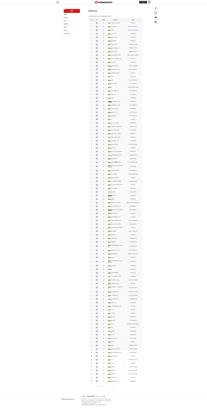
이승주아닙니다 (114, 338)
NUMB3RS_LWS (115, 105)
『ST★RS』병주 (114, 291)
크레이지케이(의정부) (133, 280)
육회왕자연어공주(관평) (133, 253)
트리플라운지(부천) (133, 48)
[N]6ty (112, 199)
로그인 (143, 2)
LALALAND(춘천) (133, 90)
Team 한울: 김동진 (115, 130)
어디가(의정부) (133, 302)
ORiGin (113, 374)
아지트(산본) (133, 37)
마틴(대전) (133, 234)
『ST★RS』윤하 (115, 299)
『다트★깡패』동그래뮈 (116, 306)
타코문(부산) (133, 316)
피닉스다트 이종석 (115, 349)
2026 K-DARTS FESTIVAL (133, 202)
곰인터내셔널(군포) (133, 69)
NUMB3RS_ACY (116, 101)
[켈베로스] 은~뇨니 (115, 250)
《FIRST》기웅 (114, 356)
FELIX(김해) (133, 130)
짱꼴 (113, 345)
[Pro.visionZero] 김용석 (117, 209)
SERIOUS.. (114, 115)
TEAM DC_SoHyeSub (116, 126)
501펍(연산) (133, 40)
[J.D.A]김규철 (114, 188)
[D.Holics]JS (114, 174)
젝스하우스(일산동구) (133, 220)
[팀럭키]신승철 (114, 253)
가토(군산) (133, 73)
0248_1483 (114, 37)
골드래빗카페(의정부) (133, 26)
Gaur (112, 76)
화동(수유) (133, 23)
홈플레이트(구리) (133, 51)
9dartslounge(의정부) (133, 30)
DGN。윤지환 (114, 65)
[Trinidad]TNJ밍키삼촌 (116, 227)
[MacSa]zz (113, 192)
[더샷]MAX (113, 231)
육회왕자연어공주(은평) (133, 87)
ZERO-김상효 (114, 144)
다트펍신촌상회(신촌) (133, 174)
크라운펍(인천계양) (133, 44)
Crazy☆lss (114, 26)
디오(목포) (133, 306)
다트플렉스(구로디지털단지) (133, 324)
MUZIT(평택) (133, 94)
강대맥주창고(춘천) (133, 349)
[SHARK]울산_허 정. (116, 217)
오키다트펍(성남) (133, 83)
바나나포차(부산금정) (133, 374)
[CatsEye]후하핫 (115, 170)
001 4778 (113, 33)
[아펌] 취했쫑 (114, 238)
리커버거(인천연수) (133, 250)
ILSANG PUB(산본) (133, 359)
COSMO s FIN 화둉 (115, 23)
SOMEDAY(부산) (133, 345)
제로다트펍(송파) (133, 209)
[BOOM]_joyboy (115, 381)
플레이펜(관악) (133, 206)
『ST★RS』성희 (114, 295)
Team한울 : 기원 (115, 140)
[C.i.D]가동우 (114, 158)
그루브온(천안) (133, 33)
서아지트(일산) (133, 123)
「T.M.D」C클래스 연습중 (115, 276)
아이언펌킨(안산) (133, 238)
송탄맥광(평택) (133, 108)
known (113, 257)
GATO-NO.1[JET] (115, 73)
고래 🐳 (113, 313)
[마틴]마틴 (113, 234)
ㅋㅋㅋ (113, 309)
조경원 (112, 341)
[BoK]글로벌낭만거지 (116, 155)
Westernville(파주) (133, 287)
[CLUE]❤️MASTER (116, 162)
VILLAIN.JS (114, 377)
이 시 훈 (112, 334)
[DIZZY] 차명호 (114, 177)
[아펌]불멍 (113, 241)
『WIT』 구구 (114, 302)
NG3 (112, 98)
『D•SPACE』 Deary (115, 280)
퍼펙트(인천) (133, 148)
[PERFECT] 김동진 (115, 202)
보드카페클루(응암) (133, 162)
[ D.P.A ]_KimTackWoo (116, 151)
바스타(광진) (133, 327)
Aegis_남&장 (114, 44)
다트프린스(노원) (133, 112)
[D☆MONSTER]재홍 (116, 181)
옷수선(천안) (133, 257)
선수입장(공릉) (133, 166)
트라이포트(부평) (133, 115)
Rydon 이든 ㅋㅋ (115, 112)
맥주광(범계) (133, 265)
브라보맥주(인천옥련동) (133, 291)
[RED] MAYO (114, 213)
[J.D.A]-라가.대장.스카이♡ (117, 184)
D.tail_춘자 (113, 62)
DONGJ (113, 366)
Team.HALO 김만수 (115, 137)
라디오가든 (133, 58)
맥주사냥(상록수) (133, 192)
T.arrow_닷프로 (115, 123)
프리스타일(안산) (133, 105)
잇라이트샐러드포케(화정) (133, 55)
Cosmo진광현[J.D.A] (116, 58)
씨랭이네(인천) (133, 158)
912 (112, 359)
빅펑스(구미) (133, 76)
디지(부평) (133, 177)
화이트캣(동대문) (133, 170)
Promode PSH (114, 108)
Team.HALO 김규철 (115, 133)
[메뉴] (58, 2)
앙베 (112, 327)
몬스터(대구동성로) (133, 80)
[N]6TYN (114, 195)
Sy (111, 119)
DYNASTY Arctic (115, 69)
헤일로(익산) (133, 133)
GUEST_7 (113, 370)
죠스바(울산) (133, 217)
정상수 (112, 30)
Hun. (112, 80)
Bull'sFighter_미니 (115, 48)
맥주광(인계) (133, 62)
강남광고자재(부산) (133, 231)
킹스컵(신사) (133, 213)
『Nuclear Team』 (115, 283)
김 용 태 (113, 320)
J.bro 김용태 (114, 83)
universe (114, 265)
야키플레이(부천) (133, 155)
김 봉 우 (113, 316)
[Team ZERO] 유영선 (116, 220)
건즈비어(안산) (133, 261)
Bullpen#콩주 (114, 51)
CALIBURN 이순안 (115, 55)
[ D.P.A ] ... (113, 148)
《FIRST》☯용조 (115, 272)
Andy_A (112, 363)
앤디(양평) (133, 363)
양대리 (113, 331)
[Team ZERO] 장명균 (116, 224)
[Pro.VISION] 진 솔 (115, 206)
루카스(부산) (133, 272)
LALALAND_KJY (115, 90)
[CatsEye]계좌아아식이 (116, 352)
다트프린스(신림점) (133, 65)
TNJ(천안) (133, 227)
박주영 (112, 324)
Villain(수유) (133, 377)
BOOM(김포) (133, 381)
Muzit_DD (113, 94)
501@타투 (113, 40)
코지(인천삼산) (133, 269)
